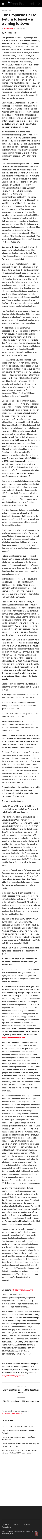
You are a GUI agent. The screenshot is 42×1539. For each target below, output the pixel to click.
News (9, 10)
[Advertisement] (21, 1478)
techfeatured (8, 28)
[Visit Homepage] (21, 3)
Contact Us (27, 1525)
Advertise (17, 1525)
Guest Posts (6, 1525)
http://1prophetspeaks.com (14, 1037)
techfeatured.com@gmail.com (13, 1413)
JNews (9, 1531)
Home (4, 10)
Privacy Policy (7, 1527)
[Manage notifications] (36, 1534)
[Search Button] (39, 3)
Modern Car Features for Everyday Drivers (17, 1426)
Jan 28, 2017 (21, 28)
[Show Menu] (3, 3)
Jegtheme (11, 1534)
